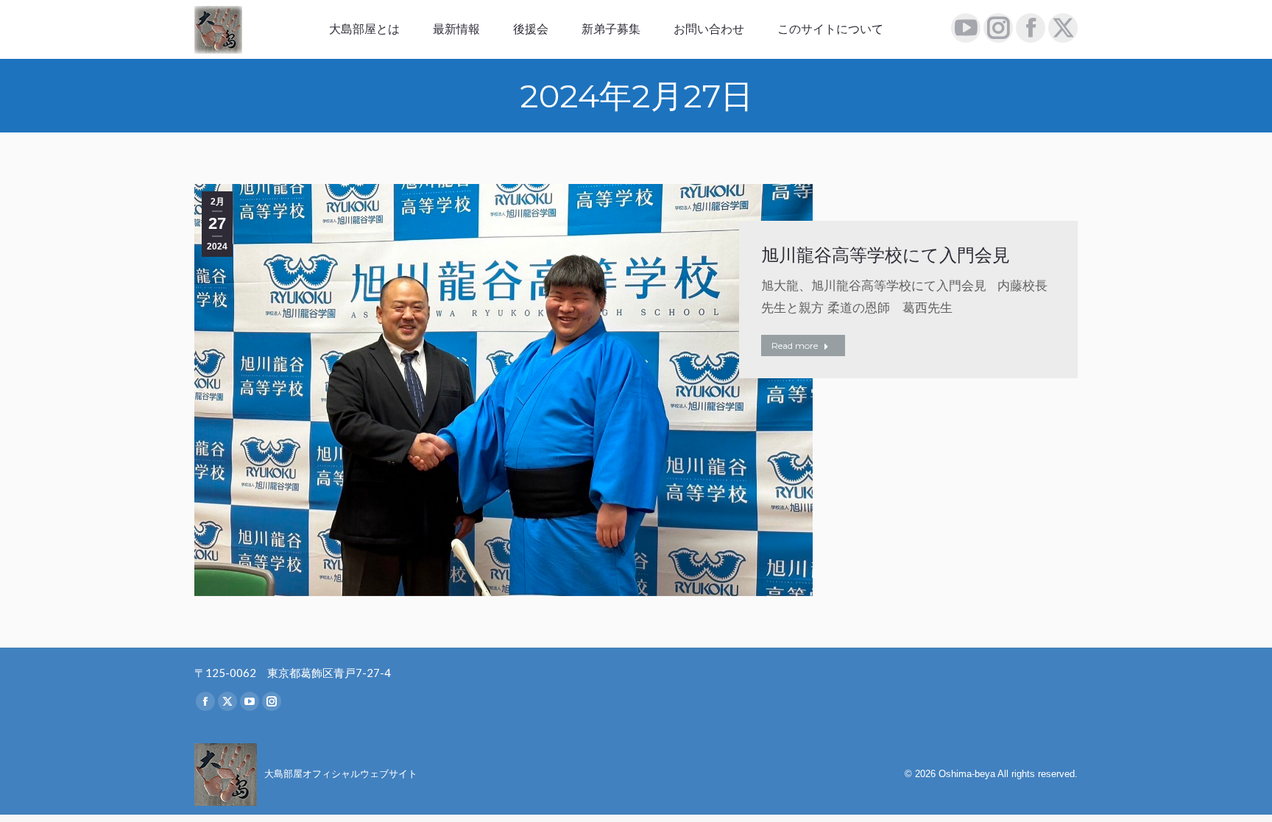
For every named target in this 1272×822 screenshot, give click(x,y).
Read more (794, 345)
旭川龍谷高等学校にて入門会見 (885, 255)
